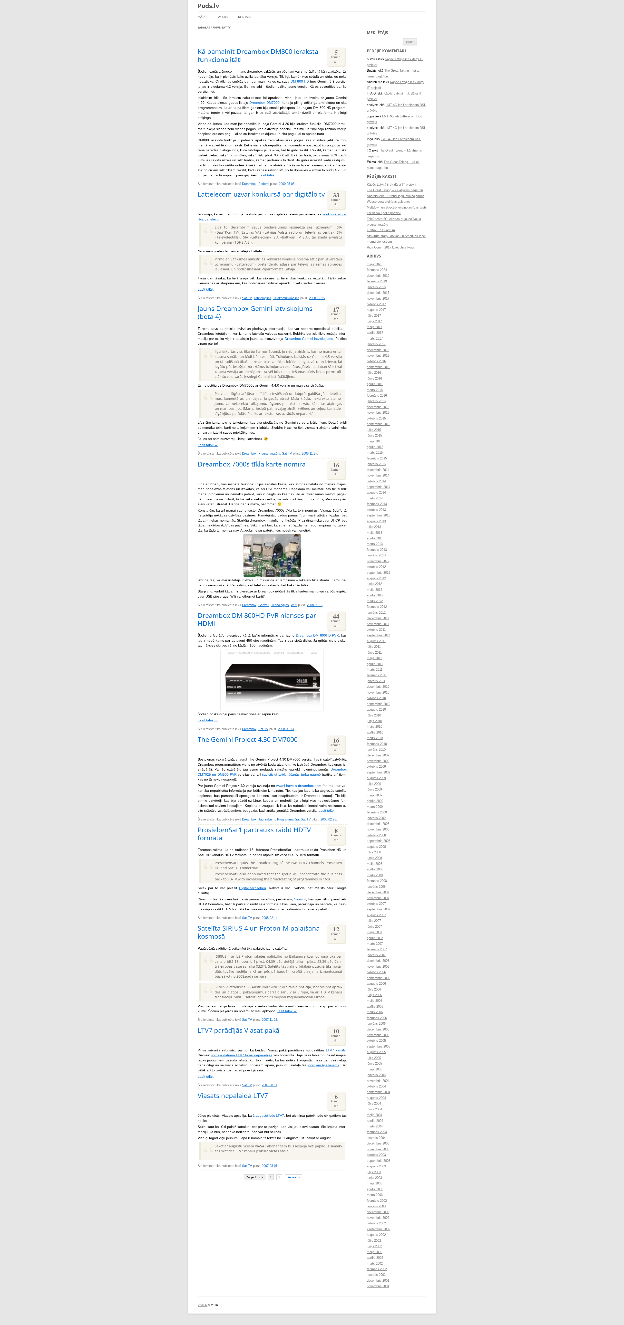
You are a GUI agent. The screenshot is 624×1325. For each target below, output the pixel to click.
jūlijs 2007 (374, 921)
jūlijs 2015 (374, 430)
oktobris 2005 (376, 1040)
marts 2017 (375, 338)
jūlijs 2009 (374, 784)
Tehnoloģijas (262, 298)
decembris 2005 (378, 1029)
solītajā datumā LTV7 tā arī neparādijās (241, 1055)
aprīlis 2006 (375, 1006)
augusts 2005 (376, 1052)
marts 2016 (375, 390)
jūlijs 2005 (374, 1058)
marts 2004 (375, 1126)
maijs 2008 (374, 864)
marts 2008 (375, 875)
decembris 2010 (378, 686)
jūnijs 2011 (374, 652)
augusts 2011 (376, 641)
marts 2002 (375, 1263)
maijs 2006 (374, 1000)
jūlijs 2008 (374, 852)
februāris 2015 (377, 458)
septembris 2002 (378, 1229)
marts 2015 (375, 452)
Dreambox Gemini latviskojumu (309, 339)
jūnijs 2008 (374, 858)
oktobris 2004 (376, 1086)
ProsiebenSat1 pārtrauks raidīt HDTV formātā (254, 833)
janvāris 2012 (376, 612)
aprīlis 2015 (375, 447)
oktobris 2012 (376, 567)
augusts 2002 (376, 1235)
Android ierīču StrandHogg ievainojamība (395, 196)
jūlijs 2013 (374, 527)
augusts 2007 (376, 915)
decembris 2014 (378, 470)
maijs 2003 (374, 1183)
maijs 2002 (374, 1252)
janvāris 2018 (376, 287)
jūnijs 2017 (374, 321)
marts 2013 (375, 544)
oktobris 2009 (376, 766)
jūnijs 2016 (374, 378)
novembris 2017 (378, 298)
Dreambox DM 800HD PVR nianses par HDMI (257, 619)
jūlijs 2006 (374, 989)
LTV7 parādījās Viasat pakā (238, 1030)
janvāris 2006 (376, 1023)
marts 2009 (375, 807)
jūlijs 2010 (374, 715)
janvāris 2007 (376, 955)
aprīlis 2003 (375, 1189)
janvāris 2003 (376, 1206)
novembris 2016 (378, 355)
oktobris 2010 (376, 698)
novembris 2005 (378, 1035)
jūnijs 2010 (374, 721)
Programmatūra (269, 453)
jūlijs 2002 (374, 1240)
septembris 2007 (378, 909)
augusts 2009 (376, 778)
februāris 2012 (377, 607)
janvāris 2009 (376, 818)
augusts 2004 (376, 1098)
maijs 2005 (374, 1069)
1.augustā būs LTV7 (268, 1115)
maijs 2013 (374, 532)
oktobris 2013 (376, 510)
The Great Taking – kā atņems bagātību (395, 190)
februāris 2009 (377, 812)
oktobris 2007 (376, 904)
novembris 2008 (378, 829)
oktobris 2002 (376, 1223)
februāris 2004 (377, 1132)
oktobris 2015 (376, 418)
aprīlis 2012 (375, 595)
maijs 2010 (374, 726)
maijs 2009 (374, 795)
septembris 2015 (378, 424)
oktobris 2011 (376, 629)
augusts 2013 (376, 521)
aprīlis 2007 (375, 938)
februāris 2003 (377, 1200)
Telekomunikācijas (286, 298)
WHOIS (223, 17)
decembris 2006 (378, 961)
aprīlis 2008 (375, 869)
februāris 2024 (377, 270)
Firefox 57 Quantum (381, 230)
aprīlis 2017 (375, 332)
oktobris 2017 (376, 304)
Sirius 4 (300, 899)
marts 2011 (374, 669)
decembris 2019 (378, 275)
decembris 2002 (378, 1212)
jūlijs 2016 (374, 372)
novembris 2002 (378, 1218)
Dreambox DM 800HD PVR (317, 635)
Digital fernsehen (252, 888)
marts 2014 (375, 498)
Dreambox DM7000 (264, 103)
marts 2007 (375, 943)
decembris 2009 (378, 755)
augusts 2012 (376, 578)
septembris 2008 (378, 841)
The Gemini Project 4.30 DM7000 (248, 739)
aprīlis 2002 (375, 1257)
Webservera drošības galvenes (388, 201)
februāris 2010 (377, 744)
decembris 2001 (378, 1280)
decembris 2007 (378, 892)
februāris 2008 (377, 881)
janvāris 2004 (376, 1138)
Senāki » (293, 1177)
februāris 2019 (377, 281)
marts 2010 (375, 738)
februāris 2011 (377, 675)
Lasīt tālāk (269, 175)
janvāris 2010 (376, 749)
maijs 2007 (374, 932)
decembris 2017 (378, 293)
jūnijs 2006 (374, 995)
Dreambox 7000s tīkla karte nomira (252, 463)
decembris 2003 (378, 1143)
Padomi (263, 184)
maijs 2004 (374, 1115)
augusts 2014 (376, 492)
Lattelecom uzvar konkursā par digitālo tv (261, 194)
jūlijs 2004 (374, 1103)
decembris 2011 (378, 618)
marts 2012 (375, 601)
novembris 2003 (378, 1149)
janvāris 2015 (376, 464)
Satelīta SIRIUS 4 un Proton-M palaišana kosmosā (259, 932)
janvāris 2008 (376, 886)
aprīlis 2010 (375, 732)
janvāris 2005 (376, 1075)
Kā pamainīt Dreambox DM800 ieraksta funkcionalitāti (258, 55)
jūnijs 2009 (374, 789)
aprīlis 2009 (375, 801)
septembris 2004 (378, 1092)
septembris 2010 (378, 704)
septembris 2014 (378, 487)
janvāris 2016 (376, 401)
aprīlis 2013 (375, 538)
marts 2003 (375, 1195)
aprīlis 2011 (375, 664)
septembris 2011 (378, 635)
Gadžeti (263, 605)
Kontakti (245, 17)
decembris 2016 (378, 350)
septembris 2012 (378, 572)
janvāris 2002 (376, 1275)
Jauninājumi (266, 819)
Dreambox (249, 184)
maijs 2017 (374, 327)
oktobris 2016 (376, 361)
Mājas (202, 17)
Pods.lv (208, 5)
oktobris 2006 (376, 972)
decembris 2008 (378, 824)
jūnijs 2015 (374, 435)
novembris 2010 (378, 692)
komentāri (336, 56)
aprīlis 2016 (375, 384)
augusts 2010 (376, 709)
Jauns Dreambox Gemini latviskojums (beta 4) (255, 312)
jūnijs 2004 (374, 1109)
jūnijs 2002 (374, 1246)
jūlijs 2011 (374, 646)
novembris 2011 (378, 624)
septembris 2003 (378, 1161)
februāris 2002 (377, 1269)
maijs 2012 (374, 589)
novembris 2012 (378, 561)
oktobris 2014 (376, 481)
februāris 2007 (377, 949)
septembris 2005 (378, 1046)
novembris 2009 (378, 761)
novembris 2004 (378, 1081)
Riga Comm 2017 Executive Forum (391, 247)
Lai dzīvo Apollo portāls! (384, 213)
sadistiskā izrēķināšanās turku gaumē (291, 774)
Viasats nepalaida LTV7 (233, 1095)
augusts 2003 (376, 1166)
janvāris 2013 (376, 555)
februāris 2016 (377, 395)
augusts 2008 (376, 846)
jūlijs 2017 (374, 315)
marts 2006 (375, 1012)
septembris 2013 (378, 515)
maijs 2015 (374, 441)
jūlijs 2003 (374, 1172)
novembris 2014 (378, 475)
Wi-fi (294, 605)
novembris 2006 (378, 966)
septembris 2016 (378, 367)
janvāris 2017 (376, 344)
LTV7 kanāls (335, 1050)
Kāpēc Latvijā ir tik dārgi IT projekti (391, 184)
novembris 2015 (378, 412)
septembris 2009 (378, 772)
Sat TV (247, 298)
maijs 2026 (374, 264)
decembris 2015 (378, 407)
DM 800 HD (300, 81)
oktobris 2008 (376, 835)
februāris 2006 (377, 1018)
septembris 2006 (378, 978)
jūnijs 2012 (374, 584)
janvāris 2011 (376, 681)
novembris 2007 (378, 898)
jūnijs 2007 (374, 926)
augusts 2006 (376, 983)
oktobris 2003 (376, 1155)
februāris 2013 (377, 550)
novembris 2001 (378, 1286)
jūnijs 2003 (374, 1178)
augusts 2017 (376, 310)
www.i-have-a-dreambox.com (298, 786)
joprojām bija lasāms (324, 1065)
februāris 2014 (377, 504)
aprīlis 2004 (375, 1121)
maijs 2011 (374, 658)
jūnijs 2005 (374, 1063)
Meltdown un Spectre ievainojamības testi (396, 207)
